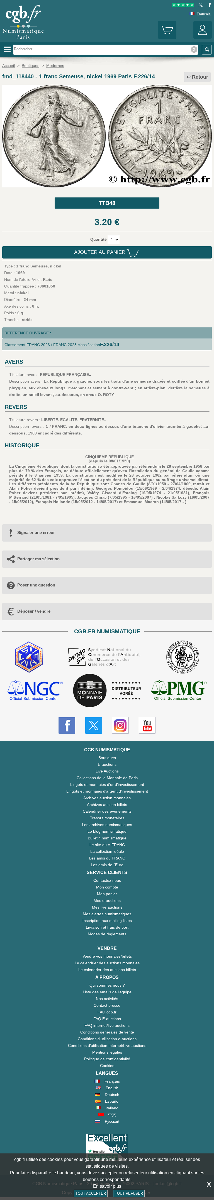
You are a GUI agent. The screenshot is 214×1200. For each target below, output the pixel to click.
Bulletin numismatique (107, 838)
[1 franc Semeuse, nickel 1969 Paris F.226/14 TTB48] (107, 186)
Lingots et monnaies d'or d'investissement (107, 784)
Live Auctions (107, 771)
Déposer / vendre (33, 611)
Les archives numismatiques (107, 824)
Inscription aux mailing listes (107, 920)
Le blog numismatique (107, 831)
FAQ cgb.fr (107, 1012)
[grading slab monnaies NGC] (35, 690)
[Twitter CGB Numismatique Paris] (93, 725)
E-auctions (107, 764)
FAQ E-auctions (107, 1019)
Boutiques (107, 757)
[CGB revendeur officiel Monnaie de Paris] (107, 691)
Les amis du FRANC (107, 858)
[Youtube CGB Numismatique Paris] (147, 725)
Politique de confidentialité (107, 1059)
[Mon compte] (202, 38)
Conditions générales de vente (107, 1032)
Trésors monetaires (107, 818)
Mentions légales (107, 1052)
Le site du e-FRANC (107, 844)
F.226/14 (109, 344)
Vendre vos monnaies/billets (107, 956)
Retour (200, 77)
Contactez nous (107, 880)
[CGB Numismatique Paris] (23, 40)
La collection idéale (107, 851)
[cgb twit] (199, 6)
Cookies (107, 1065)
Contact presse (107, 1005)
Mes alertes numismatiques (107, 914)
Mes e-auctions (107, 900)
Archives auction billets (107, 804)
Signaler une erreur (36, 532)
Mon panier (107, 894)
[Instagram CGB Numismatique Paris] (120, 725)
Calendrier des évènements (107, 811)
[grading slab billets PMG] (179, 691)
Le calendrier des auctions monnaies (107, 963)
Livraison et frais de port (107, 927)
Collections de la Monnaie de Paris (107, 778)
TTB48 (107, 203)
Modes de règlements (107, 934)
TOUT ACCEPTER (91, 1193)
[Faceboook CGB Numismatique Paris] (67, 725)
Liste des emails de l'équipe (107, 992)
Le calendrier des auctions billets (107, 969)
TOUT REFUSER (129, 1193)
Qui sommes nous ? (107, 985)
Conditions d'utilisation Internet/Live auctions (107, 1045)
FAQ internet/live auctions (107, 1025)
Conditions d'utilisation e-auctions (107, 1039)
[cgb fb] (208, 6)
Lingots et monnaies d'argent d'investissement (107, 791)
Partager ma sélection (38, 558)
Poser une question (36, 585)
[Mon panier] (167, 38)
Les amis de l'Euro (107, 865)
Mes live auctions (107, 907)
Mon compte (107, 887)
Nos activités (107, 998)
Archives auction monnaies (107, 798)
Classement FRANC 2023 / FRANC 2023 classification (52, 344)
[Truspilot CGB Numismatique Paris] (183, 6)
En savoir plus (107, 1186)
